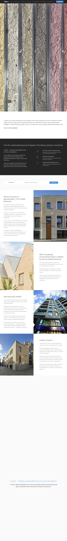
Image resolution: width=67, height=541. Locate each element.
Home (12, 1)
